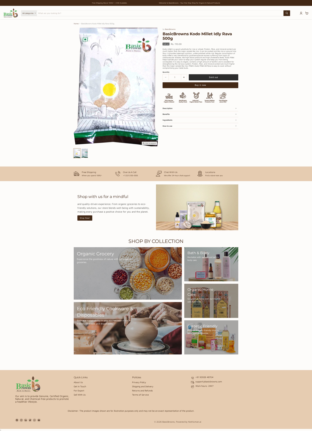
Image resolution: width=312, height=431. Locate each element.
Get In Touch (80, 386)
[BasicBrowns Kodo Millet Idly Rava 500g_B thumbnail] (84, 153)
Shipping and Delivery (142, 386)
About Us (78, 382)
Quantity (166, 72)
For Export (79, 390)
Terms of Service (140, 394)
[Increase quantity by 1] (184, 77)
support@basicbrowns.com (208, 381)
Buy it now (200, 85)
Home (76, 24)
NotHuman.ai (194, 422)
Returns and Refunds (142, 390)
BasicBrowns (170, 29)
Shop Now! (85, 218)
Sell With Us (80, 394)
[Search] (286, 13)
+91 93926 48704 (204, 377)
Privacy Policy (139, 382)
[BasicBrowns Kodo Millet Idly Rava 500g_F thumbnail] (77, 153)
